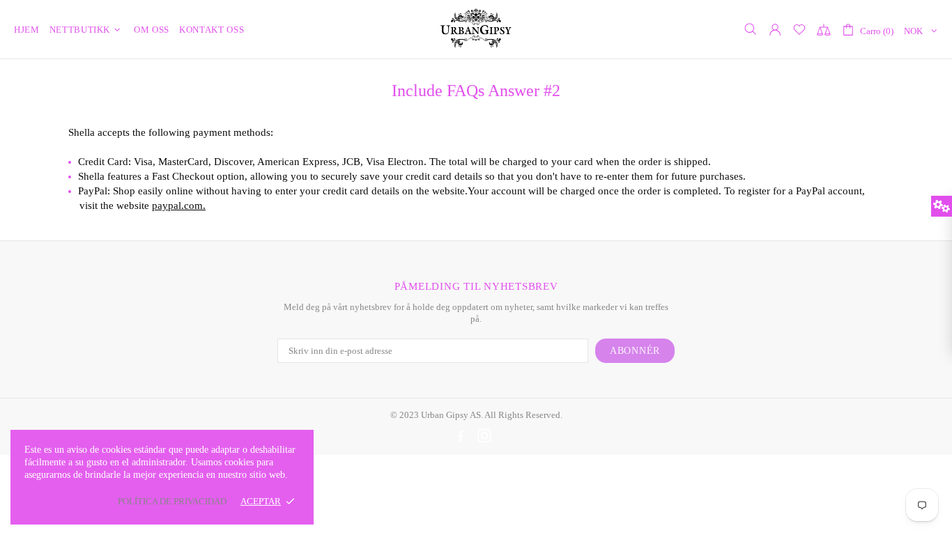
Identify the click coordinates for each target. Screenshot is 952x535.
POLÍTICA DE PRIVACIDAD (172, 501)
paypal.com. (179, 205)
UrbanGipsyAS (476, 28)
